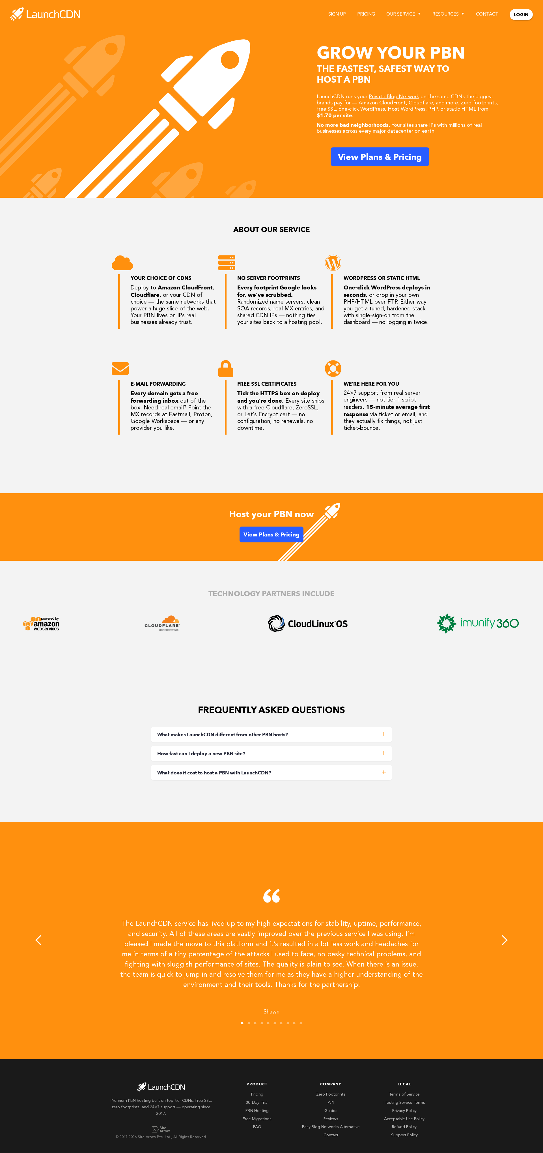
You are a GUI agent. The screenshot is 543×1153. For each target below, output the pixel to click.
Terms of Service (404, 1094)
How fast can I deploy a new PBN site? (201, 753)
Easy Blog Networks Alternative (331, 1127)
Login (521, 14)
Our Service (400, 14)
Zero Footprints (330, 1094)
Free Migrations (257, 1119)
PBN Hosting (257, 1111)
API (331, 1103)
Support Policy (404, 1135)
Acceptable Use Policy (404, 1119)
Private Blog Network (394, 96)
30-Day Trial (257, 1103)
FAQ (257, 1127)
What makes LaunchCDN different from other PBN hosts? (222, 734)
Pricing (366, 14)
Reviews (331, 1119)
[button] (40, 940)
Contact (487, 14)
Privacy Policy (404, 1111)
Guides (330, 1111)
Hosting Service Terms (404, 1103)
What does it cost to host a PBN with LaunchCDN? (214, 773)
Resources (445, 14)
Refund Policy (404, 1127)
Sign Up (337, 14)
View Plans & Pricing (380, 157)
